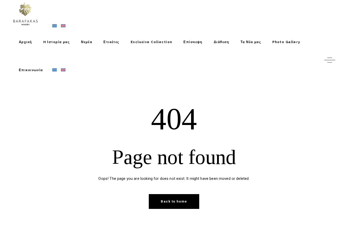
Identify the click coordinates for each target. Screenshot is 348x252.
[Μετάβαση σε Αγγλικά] (61, 70)
